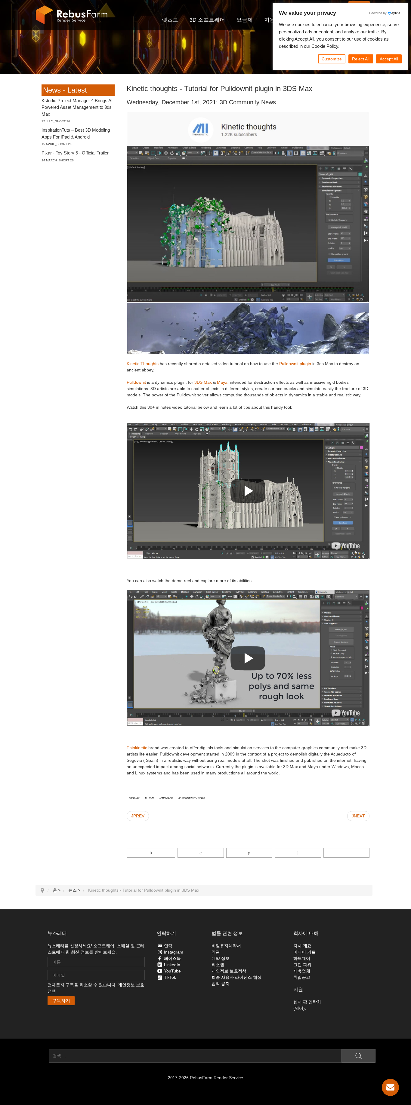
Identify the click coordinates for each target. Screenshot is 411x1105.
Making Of (166, 798)
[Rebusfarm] (72, 15)
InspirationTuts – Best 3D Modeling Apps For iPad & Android (76, 134)
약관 (216, 952)
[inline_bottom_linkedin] (249, 853)
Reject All (360, 58)
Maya (222, 382)
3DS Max (203, 382)
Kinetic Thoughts (143, 363)
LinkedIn (172, 964)
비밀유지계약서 (226, 945)
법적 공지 (221, 983)
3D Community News (191, 798)
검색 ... (42, 1055)
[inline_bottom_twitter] (201, 853)
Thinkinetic (137, 747)
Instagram (173, 952)
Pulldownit (136, 382)
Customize (332, 58)
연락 (168, 945)
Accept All (389, 58)
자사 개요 (302, 945)
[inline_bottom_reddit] (298, 853)
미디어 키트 (304, 952)
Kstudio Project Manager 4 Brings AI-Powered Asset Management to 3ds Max (78, 107)
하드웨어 (301, 958)
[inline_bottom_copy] (346, 853)
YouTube (172, 971)
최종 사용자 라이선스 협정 (236, 977)
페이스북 (172, 958)
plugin (149, 798)
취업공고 (301, 977)
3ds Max (134, 798)
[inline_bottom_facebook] (151, 853)
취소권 (218, 964)
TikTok (170, 977)
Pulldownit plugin (295, 363)
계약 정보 (221, 958)
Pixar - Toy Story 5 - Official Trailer (75, 153)
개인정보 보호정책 (229, 971)
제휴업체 (301, 971)
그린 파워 (302, 964)
